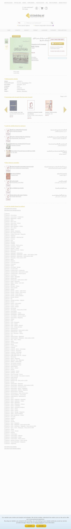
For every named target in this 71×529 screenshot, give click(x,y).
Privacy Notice (39, 522)
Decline (41, 525)
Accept (30, 525)
